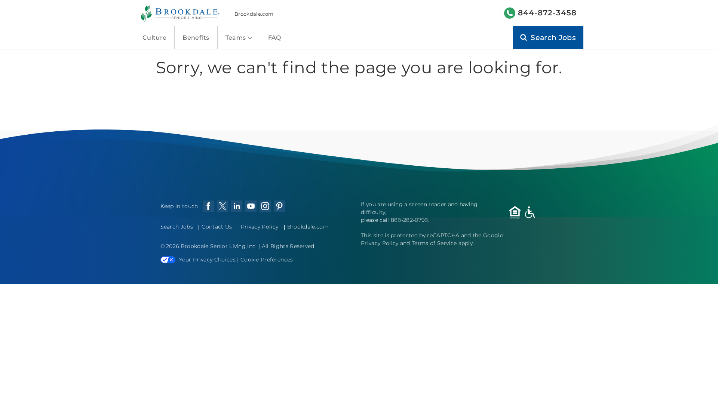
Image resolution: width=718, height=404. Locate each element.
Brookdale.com (253, 14)
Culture (154, 37)
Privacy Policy (259, 226)
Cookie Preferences (266, 259)
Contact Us (217, 226)
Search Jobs (176, 226)
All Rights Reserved (288, 246)
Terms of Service (434, 243)
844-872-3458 (547, 12)
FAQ (274, 37)
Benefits (195, 37)
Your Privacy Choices (207, 259)
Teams (236, 37)
